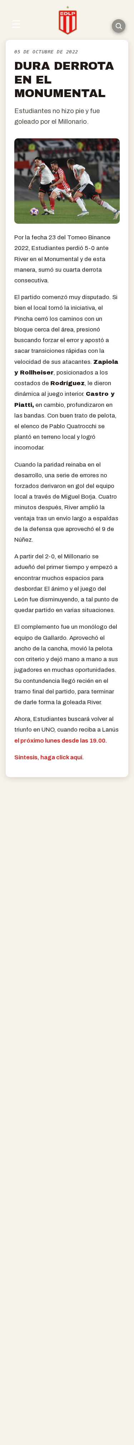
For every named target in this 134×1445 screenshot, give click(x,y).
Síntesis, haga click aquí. (49, 757)
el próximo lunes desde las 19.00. (60, 740)
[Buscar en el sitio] (118, 26)
